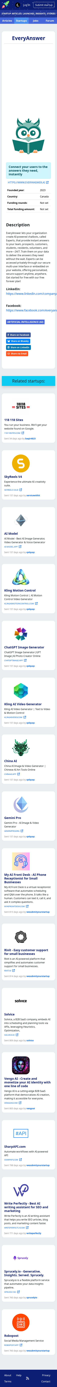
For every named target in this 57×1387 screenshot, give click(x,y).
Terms (7, 1381)
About (7, 1375)
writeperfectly (33, 1233)
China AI (10, 761)
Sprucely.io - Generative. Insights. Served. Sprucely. (24, 1273)
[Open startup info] (20, 406)
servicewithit (33, 495)
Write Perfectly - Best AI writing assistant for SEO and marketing (26, 1207)
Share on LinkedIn (20, 347)
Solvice (9, 1014)
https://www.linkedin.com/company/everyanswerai (28, 294)
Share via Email (19, 353)
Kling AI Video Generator (23, 704)
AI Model (11, 533)
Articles (7, 20)
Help (18, 1375)
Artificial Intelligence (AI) (25, 322)
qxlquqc (30, 552)
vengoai (30, 1108)
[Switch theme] (17, 4)
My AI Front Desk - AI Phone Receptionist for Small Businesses (25, 878)
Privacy (46, 1375)
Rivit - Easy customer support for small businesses (26, 952)
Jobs (35, 20)
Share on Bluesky (20, 341)
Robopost (11, 1336)
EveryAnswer (28, 38)
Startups (21, 20)
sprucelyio (31, 1297)
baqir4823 (30, 438)
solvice (30, 1040)
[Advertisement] (28, 79)
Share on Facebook (19, 334)
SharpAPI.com (15, 1146)
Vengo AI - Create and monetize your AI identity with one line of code (27, 1082)
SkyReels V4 (13, 477)
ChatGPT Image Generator (24, 647)
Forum (50, 20)
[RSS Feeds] (27, 1378)
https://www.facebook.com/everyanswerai (28, 310)
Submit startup (44, 5)
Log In (26, 5)
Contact (45, 1381)
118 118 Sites (13, 420)
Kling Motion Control (20, 590)
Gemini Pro (12, 818)
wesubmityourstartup (38, 911)
